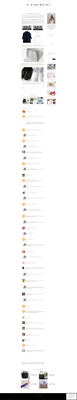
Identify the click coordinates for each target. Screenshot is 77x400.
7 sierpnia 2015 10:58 (32, 232)
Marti (26, 333)
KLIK (32, 15)
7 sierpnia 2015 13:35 (36, 316)
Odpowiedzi (24, 119)
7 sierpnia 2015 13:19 (32, 310)
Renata (27, 250)
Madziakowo (27, 110)
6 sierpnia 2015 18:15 (36, 203)
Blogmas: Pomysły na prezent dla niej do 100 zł (51, 97)
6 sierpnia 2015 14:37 (33, 110)
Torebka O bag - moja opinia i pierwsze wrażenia (52, 375)
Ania (27, 121)
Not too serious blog (29, 316)
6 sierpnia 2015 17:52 (31, 191)
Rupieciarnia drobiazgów (30, 227)
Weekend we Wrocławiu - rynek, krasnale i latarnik (52, 384)
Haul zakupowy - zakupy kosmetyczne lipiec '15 (36, 93)
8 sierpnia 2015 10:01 (31, 333)
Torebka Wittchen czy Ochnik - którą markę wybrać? (34, 375)
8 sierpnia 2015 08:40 (36, 327)
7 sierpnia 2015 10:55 (32, 185)
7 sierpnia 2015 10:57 (32, 208)
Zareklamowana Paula (29, 327)
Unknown (27, 179)
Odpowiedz (27, 112)
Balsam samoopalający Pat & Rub (27, 93)
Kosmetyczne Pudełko (29, 203)
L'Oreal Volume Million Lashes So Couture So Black (34, 384)
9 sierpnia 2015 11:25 (30, 349)
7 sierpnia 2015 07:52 (33, 266)
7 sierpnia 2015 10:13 (32, 279)
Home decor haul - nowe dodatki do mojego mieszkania (33, 105)
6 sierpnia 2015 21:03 (32, 238)
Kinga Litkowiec (28, 162)
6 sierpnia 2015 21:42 (31, 250)
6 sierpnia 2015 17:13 (33, 174)
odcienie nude (28, 266)
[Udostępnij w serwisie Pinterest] (43, 87)
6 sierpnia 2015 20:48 (37, 227)
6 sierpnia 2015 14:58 (37, 115)
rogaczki (27, 279)
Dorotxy (27, 321)
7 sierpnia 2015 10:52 (32, 145)
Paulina (27, 191)
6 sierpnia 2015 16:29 (34, 162)
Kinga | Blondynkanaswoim (30, 115)
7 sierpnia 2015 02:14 (31, 261)
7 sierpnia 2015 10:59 (32, 243)
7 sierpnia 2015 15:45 (31, 321)
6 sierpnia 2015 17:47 (32, 179)
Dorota (27, 261)
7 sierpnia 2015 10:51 (32, 121)
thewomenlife (28, 174)
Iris (26, 349)
